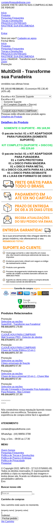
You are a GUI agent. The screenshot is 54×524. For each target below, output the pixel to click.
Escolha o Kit (8, 96)
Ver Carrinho (7, 521)
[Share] (4, 400)
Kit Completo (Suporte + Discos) (20, 104)
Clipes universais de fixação (15, 363)
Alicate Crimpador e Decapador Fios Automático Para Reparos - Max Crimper (25, 390)
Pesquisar (6, 463)
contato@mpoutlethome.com (15, 2)
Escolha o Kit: (8, 99)
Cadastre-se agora (26, 38)
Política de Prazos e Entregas (16, 458)
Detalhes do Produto (11, 116)
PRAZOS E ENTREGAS (13, 23)
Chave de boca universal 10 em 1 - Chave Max (25, 376)
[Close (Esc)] (2, 400)
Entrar (4, 33)
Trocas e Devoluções (12, 20)
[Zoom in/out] (9, 400)
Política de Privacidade (13, 460)
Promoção (6, 64)
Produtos (5, 15)
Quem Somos (8, 450)
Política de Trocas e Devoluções (17, 455)
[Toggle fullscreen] (7, 400)
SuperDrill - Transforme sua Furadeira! (20, 324)
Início (4, 13)
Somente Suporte (13, 102)
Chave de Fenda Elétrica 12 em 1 (18, 350)
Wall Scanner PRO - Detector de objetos (21, 337)
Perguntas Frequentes (12, 18)
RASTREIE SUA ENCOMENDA (17, 26)
